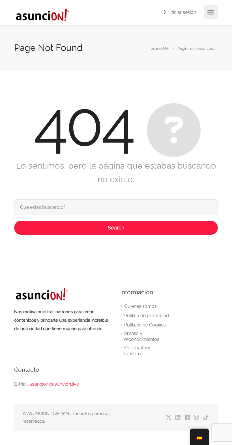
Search (116, 228)
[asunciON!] (42, 14)
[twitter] (168, 417)
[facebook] (187, 417)
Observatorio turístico (138, 350)
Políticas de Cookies (145, 325)
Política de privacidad (146, 315)
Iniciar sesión (182, 12)
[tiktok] (205, 417)
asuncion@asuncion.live (54, 384)
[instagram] (196, 417)
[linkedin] (177, 417)
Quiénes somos (140, 306)
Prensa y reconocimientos (141, 336)
